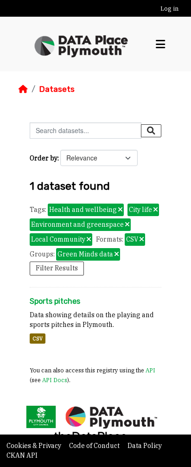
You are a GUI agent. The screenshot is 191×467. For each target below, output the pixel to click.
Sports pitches (55, 301)
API (150, 370)
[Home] (23, 89)
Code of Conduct (95, 445)
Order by (43, 158)
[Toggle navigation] (160, 44)
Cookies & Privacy (34, 445)
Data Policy (144, 445)
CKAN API (22, 455)
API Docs (54, 380)
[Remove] (120, 210)
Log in (169, 9)
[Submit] (151, 130)
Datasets (57, 89)
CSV (37, 338)
